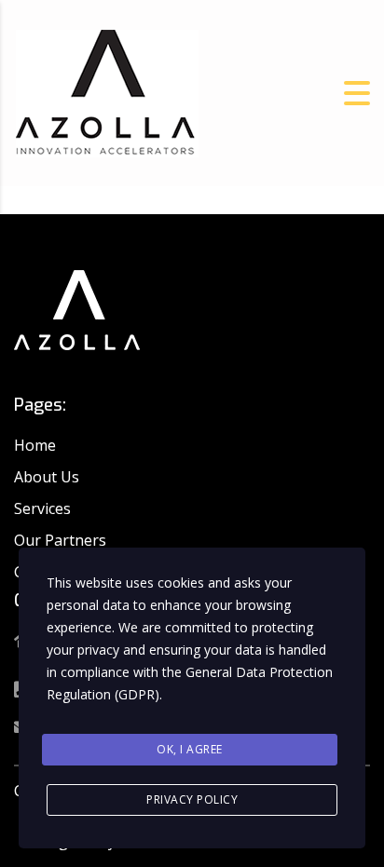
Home (35, 445)
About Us (46, 477)
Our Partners (60, 540)
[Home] (107, 91)
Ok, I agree (190, 749)
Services (42, 508)
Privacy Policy (192, 799)
